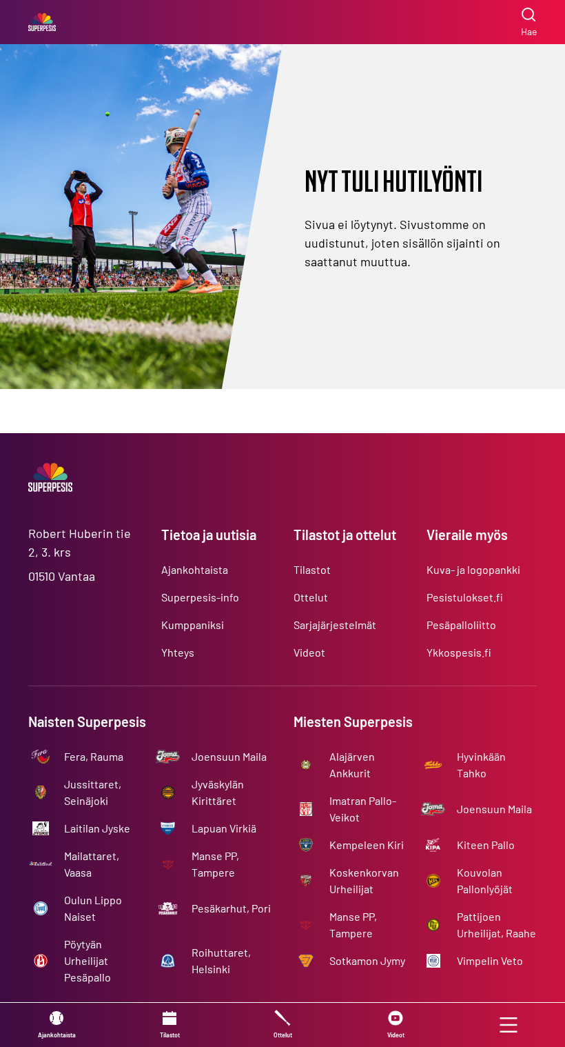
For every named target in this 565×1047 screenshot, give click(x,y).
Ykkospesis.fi (459, 652)
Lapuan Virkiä (224, 828)
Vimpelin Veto (490, 960)
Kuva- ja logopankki (473, 569)
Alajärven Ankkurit (352, 764)
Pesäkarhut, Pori (231, 908)
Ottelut (311, 597)
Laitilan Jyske (97, 828)
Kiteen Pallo (486, 844)
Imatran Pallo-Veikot (362, 809)
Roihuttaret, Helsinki (221, 960)
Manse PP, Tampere (215, 864)
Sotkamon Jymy (367, 960)
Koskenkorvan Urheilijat (364, 880)
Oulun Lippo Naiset (93, 908)
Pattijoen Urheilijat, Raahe (496, 924)
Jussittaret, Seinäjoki (92, 792)
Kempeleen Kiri (366, 844)
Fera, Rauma (93, 756)
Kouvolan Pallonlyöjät (485, 880)
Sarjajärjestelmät (335, 624)
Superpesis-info (200, 597)
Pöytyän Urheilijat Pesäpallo (87, 960)
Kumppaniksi (192, 624)
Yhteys (177, 652)
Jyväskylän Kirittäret (218, 792)
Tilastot (312, 569)
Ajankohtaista (194, 569)
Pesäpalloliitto (461, 624)
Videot (309, 652)
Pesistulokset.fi (465, 597)
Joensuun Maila (229, 756)
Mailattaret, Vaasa (91, 864)
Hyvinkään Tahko (481, 764)
